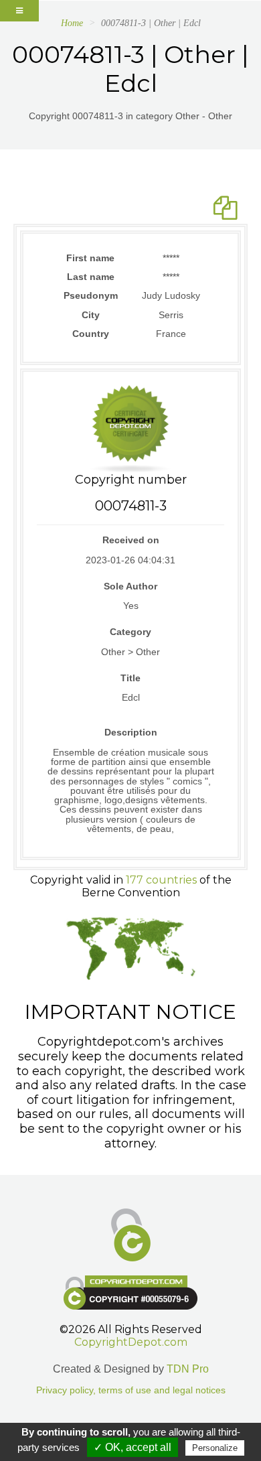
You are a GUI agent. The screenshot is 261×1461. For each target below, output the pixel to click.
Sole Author (130, 586)
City (91, 314)
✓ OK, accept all (132, 1447)
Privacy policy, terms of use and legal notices (131, 1390)
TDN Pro (188, 1369)
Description (130, 732)
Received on (130, 540)
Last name (90, 276)
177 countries (161, 880)
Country (90, 333)
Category (130, 631)
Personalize (215, 1448)
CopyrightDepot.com (130, 1342)
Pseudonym (91, 295)
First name (90, 258)
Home (72, 23)
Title (130, 678)
